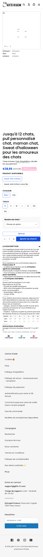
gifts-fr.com (15, 546)
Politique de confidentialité (17, 459)
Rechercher (10, 434)
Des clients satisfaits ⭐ (15, 465)
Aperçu (21, 233)
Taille (6, 201)
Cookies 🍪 (10, 359)
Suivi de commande (13, 411)
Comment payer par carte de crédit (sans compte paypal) (21, 403)
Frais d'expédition (23, 161)
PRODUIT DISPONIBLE (13, 173)
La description (10, 246)
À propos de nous (12, 440)
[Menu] (38, 4)
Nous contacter (12, 446)
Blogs (7, 471)
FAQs (7, 365)
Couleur (7, 191)
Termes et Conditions (14, 453)
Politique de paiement (15, 387)
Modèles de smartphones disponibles (21, 417)
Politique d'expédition (14, 372)
